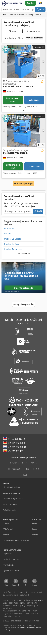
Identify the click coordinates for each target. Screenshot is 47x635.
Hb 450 (24, 463)
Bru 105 (7, 233)
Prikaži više (24, 253)
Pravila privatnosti (28, 627)
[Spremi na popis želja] (42, 81)
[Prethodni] (4, 61)
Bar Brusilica (9, 228)
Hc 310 (36, 469)
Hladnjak (23, 475)
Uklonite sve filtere (14, 38)
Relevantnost (34, 31)
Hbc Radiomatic (14, 469)
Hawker (13, 463)
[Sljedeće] (43, 61)
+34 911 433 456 (15, 451)
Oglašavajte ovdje (24, 304)
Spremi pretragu (24, 183)
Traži (41, 9)
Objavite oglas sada (23, 288)
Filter (14, 31)
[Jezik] (40, 3)
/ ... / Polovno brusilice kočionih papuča (22, 14)
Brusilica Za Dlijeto (12, 238)
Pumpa (34, 463)
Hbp (27, 469)
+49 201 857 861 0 (16, 443)
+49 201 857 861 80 (17, 447)
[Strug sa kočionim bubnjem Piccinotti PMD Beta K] (23, 130)
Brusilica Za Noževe (13, 249)
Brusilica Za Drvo (11, 244)
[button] (44, 3)
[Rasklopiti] (23, 110)
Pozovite (35, 100)
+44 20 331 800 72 (16, 439)
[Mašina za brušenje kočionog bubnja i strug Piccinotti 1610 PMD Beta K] (23, 61)
